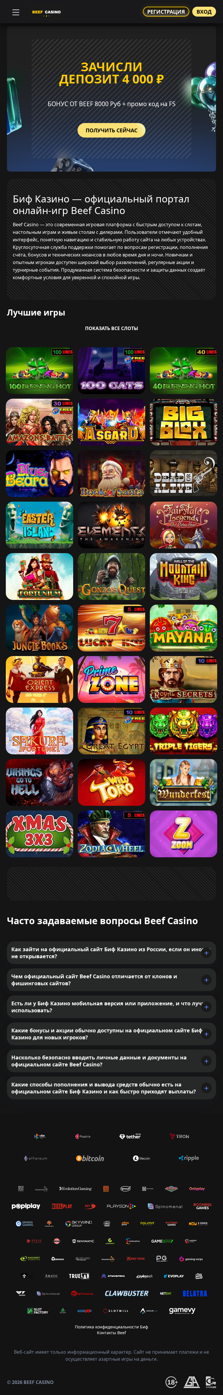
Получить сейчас (111, 130)
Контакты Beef (111, 1332)
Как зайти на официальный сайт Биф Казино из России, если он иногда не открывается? (111, 953)
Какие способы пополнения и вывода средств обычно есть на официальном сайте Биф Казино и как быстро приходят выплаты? (103, 1088)
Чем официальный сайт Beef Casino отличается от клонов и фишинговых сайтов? (94, 980)
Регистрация (166, 11)
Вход (204, 11)
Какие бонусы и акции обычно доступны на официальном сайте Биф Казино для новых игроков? (107, 1034)
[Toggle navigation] (15, 11)
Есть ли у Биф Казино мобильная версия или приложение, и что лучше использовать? (110, 1007)
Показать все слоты (111, 328)
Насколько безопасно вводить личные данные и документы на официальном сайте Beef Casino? (99, 1061)
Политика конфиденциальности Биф (111, 1327)
